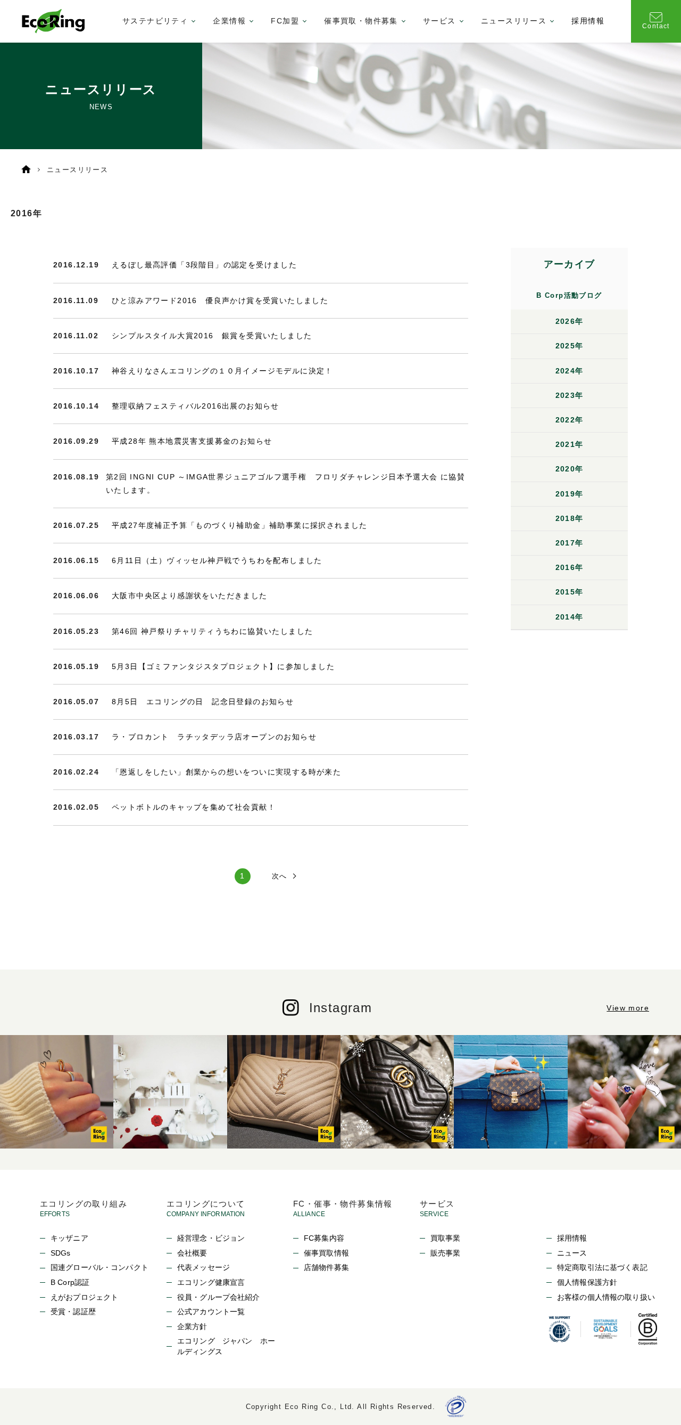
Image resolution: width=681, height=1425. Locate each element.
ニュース (572, 1253)
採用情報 (587, 21)
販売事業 (445, 1253)
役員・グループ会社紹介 (218, 1297)
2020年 (569, 469)
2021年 (569, 444)
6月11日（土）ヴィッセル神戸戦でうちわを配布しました (217, 560)
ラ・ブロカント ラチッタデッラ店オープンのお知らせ (214, 736)
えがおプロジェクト (84, 1297)
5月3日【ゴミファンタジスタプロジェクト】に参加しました (223, 666)
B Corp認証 (70, 1282)
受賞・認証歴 (73, 1311)
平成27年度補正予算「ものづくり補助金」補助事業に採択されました (240, 525)
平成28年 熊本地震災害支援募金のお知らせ (192, 441)
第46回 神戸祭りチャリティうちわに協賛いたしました (212, 631)
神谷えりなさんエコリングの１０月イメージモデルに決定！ (222, 371)
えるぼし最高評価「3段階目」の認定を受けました (204, 264)
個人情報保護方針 (587, 1282)
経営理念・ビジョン (211, 1238)
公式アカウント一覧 (211, 1311)
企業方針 (192, 1326)
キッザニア (69, 1238)
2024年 (569, 371)
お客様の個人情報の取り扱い (606, 1297)
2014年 (569, 617)
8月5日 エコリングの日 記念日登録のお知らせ (203, 701)
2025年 (569, 345)
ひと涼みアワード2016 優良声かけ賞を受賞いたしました (220, 300)
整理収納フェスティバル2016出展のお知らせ (195, 406)
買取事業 (445, 1238)
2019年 (569, 494)
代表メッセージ (203, 1267)
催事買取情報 (326, 1253)
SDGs (61, 1253)
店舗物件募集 (326, 1267)
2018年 (569, 518)
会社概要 (192, 1253)
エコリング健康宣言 (211, 1282)
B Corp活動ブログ (569, 295)
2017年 (569, 543)
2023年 (569, 395)
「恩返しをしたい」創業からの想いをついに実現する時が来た (226, 772)
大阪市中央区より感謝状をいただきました (190, 595)
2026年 (569, 321)
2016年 (569, 567)
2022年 (569, 420)
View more (628, 1008)
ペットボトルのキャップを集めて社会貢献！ (194, 807)
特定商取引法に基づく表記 (602, 1267)
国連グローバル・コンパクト (99, 1267)
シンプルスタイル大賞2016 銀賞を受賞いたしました (212, 335)
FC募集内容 (324, 1238)
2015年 (569, 592)
